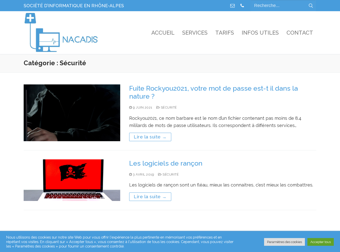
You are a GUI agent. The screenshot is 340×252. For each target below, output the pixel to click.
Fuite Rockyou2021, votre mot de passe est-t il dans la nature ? (213, 92)
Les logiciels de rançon (165, 163)
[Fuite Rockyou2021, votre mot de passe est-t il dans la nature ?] (72, 112)
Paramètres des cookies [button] (284, 242)
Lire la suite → (150, 136)
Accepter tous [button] (320, 242)
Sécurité (168, 107)
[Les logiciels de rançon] (72, 180)
